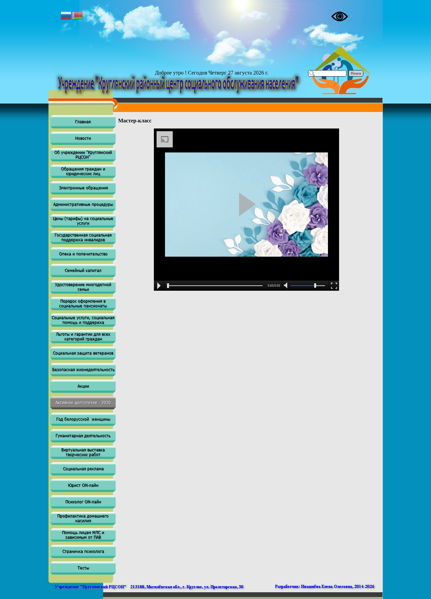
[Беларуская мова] (78, 15)
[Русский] (66, 15)
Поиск (356, 73)
